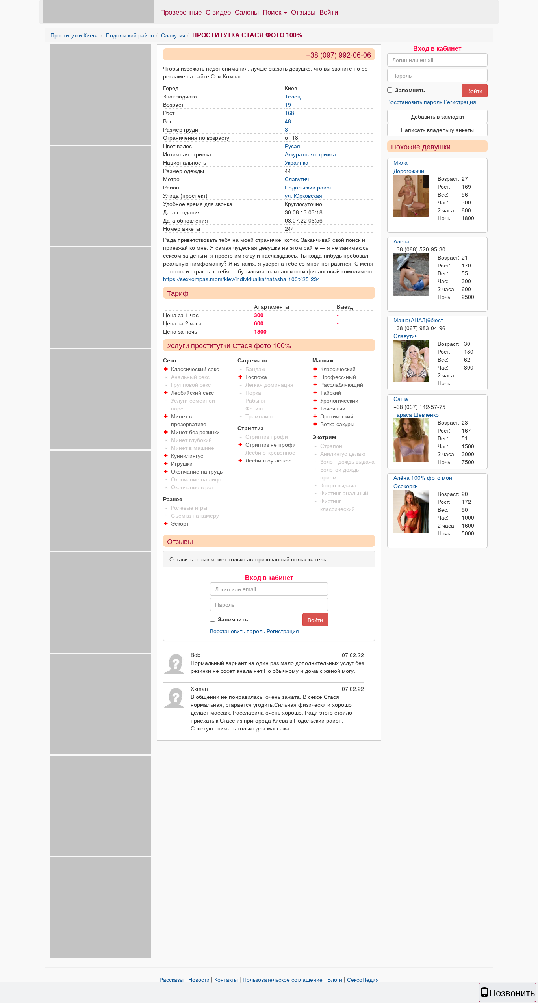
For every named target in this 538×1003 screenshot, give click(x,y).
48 (288, 121)
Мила (400, 162)
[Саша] (411, 440)
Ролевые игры (189, 507)
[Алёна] (411, 275)
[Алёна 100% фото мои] (411, 511)
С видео (218, 12)
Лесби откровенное (270, 452)
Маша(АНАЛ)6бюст (418, 320)
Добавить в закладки (437, 116)
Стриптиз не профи (270, 444)
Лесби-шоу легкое (268, 460)
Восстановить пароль (237, 631)
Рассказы (172, 979)
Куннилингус (187, 455)
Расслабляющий (341, 384)
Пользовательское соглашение (283, 979)
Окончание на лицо (196, 479)
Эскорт (180, 523)
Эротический (336, 416)
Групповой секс (191, 384)
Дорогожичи (408, 171)
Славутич (173, 35)
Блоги (334, 979)
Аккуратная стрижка (310, 154)
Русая (292, 146)
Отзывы (303, 12)
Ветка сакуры (337, 424)
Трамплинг (259, 416)
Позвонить (512, 992)
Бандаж (255, 369)
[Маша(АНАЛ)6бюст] (411, 361)
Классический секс (195, 369)
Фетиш (254, 408)
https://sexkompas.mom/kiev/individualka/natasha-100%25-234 (241, 279)
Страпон (331, 445)
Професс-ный (338, 377)
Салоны (247, 12)
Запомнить (233, 619)
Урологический (339, 400)
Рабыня (255, 400)
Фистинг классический (337, 505)
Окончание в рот (192, 487)
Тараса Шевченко (416, 414)
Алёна (401, 241)
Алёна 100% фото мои (422, 477)
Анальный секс (190, 377)
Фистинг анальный (344, 493)
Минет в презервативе (188, 420)
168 (289, 113)
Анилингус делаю (342, 453)
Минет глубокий (191, 440)
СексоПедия (363, 979)
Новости (199, 979)
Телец (293, 96)
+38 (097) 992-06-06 (338, 54)
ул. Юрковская (303, 195)
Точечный (332, 408)
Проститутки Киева (74, 35)
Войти (328, 12)
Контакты (226, 979)
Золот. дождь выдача (347, 461)
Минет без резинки (195, 432)
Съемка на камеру (195, 515)
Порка (253, 392)
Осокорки (405, 486)
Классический (338, 369)
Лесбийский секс (192, 392)
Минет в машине (192, 447)
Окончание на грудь (197, 471)
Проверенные (181, 12)
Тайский (330, 392)
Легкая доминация (269, 384)
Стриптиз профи (266, 436)
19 (288, 104)
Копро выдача (338, 485)
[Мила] (411, 196)
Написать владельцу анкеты (437, 130)
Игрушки (182, 463)
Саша (400, 399)
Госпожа (256, 377)
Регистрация (283, 631)
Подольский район (130, 35)
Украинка (296, 162)
